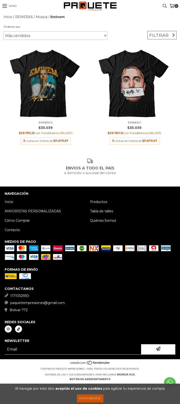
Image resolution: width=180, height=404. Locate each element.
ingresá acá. (126, 374)
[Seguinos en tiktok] (18, 329)
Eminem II (45, 122)
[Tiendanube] (90, 364)
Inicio (8, 17)
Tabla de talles (101, 211)
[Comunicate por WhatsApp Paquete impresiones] (169, 382)
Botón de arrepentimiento (90, 379)
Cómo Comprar (17, 220)
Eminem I (134, 122)
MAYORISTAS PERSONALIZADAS (33, 211)
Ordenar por (12, 26)
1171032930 (19, 296)
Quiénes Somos (103, 220)
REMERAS (24, 17)
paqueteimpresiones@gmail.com (37, 303)
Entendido (90, 398)
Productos (98, 202)
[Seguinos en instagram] (8, 329)
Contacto (12, 230)
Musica (41, 17)
